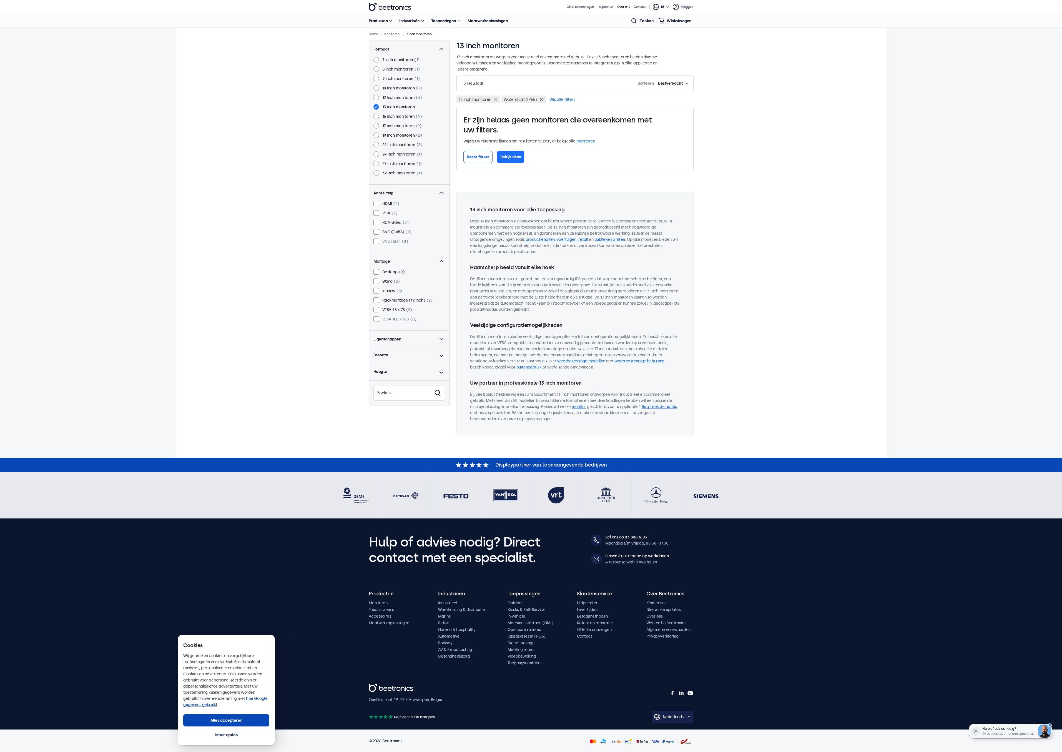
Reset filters (478, 157)
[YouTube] (690, 693)
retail (583, 239)
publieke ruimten (609, 239)
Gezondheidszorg (454, 656)
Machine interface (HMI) (530, 623)
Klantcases (656, 603)
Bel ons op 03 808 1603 (626, 537)
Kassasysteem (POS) (527, 636)
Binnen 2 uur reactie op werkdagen (637, 556)
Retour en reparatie (595, 623)
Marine (444, 616)
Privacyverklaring (662, 636)
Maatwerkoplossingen (488, 21)
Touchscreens (381, 609)
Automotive (449, 636)
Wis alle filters (562, 99)
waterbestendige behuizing (639, 361)
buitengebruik (529, 367)
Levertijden (587, 609)
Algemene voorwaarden (668, 629)
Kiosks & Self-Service (527, 609)
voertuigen (566, 239)
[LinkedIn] (681, 693)
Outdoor (515, 603)
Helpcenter (605, 6)
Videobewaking (522, 656)
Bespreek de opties (659, 406)
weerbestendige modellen (581, 361)
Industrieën (409, 21)
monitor (579, 406)
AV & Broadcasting (455, 649)
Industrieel (447, 603)
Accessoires (380, 616)
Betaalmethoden (592, 616)
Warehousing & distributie (461, 609)
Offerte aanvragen (580, 6)
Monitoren (378, 603)
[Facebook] (672, 693)
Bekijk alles (510, 157)
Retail (443, 623)
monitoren (585, 141)
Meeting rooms (521, 649)
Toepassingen (443, 21)
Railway (445, 643)
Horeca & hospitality (457, 629)
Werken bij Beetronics (666, 623)
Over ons (623, 6)
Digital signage (521, 643)
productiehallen (540, 239)
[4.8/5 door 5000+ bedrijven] (381, 717)
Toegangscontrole (524, 663)
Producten (378, 21)
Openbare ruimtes (524, 629)
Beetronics (390, 7)
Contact (640, 6)
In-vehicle (516, 616)
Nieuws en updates (663, 609)
